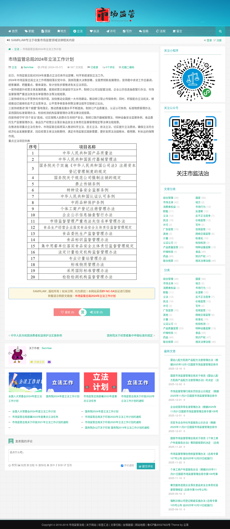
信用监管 (201, 229)
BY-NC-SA (108, 291)
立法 (79, 31)
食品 (198, 251)
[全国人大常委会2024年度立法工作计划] (25, 382)
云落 (185, 524)
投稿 (145, 31)
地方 (63, 31)
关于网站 (91, 524)
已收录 (94, 67)
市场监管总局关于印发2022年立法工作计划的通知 (113, 416)
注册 (219, 40)
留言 (179, 31)
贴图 (23, 465)
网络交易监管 (203, 233)
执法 (96, 31)
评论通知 (129, 465)
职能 (31, 31)
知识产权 (201, 256)
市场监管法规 (76, 524)
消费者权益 (169, 206)
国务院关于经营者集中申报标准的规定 (130, 335)
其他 (165, 233)
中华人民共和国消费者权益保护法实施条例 (36, 335)
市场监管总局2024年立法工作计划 (41, 59)
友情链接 (128, 524)
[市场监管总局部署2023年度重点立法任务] (100, 382)
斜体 (60, 465)
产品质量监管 (170, 247)
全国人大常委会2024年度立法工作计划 (34, 411)
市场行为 (201, 206)
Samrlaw (28, 67)
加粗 (31, 465)
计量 (165, 238)
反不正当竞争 (203, 215)
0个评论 (110, 67)
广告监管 (168, 229)
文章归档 (116, 524)
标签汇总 (103, 524)
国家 (47, 31)
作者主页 (39, 362)
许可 (112, 31)
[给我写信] (49, 362)
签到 (69, 465)
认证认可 (168, 242)
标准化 (199, 238)
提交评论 (147, 466)
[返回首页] (9, 49)
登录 (209, 40)
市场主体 (168, 202)
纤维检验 (168, 251)
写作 (128, 31)
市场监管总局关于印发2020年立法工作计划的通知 (113, 422)
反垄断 (199, 211)
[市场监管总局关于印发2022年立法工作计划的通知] (138, 382)
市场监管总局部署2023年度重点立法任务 (35, 416)
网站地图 (140, 524)
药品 (165, 256)
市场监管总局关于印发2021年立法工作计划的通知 (40, 422)
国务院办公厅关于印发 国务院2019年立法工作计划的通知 (117, 427)
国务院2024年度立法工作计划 (101, 411)
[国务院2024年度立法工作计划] (63, 382)
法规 (162, 31)
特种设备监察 (203, 247)
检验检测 (201, 242)
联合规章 (168, 260)
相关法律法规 (203, 260)
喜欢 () (69, 312)
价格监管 (201, 220)
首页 (14, 31)
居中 (52, 465)
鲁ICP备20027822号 (159, 524)
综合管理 (168, 197)
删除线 (42, 465)
